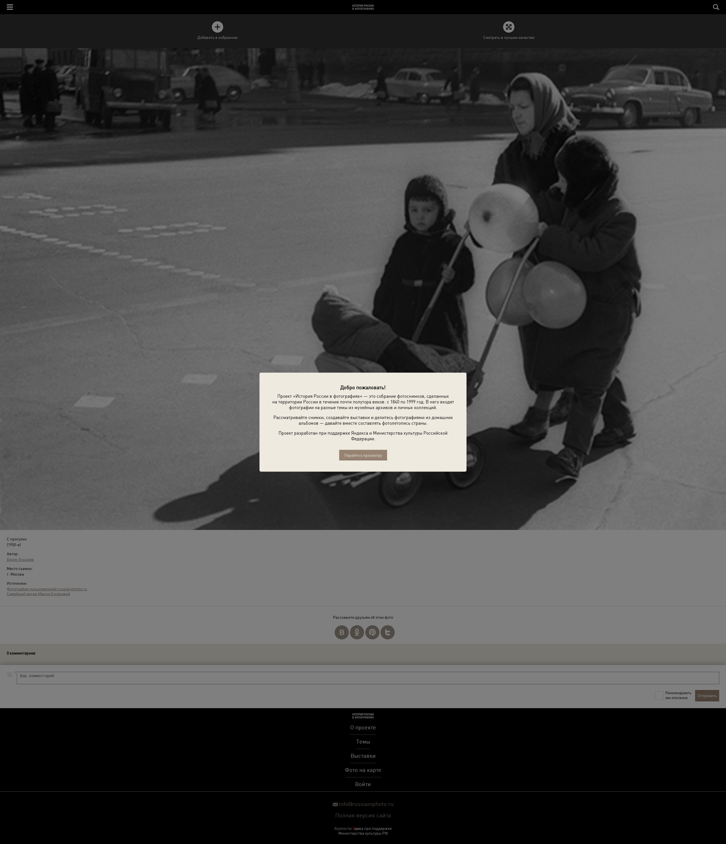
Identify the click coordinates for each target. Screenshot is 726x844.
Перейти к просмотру (363, 454)
